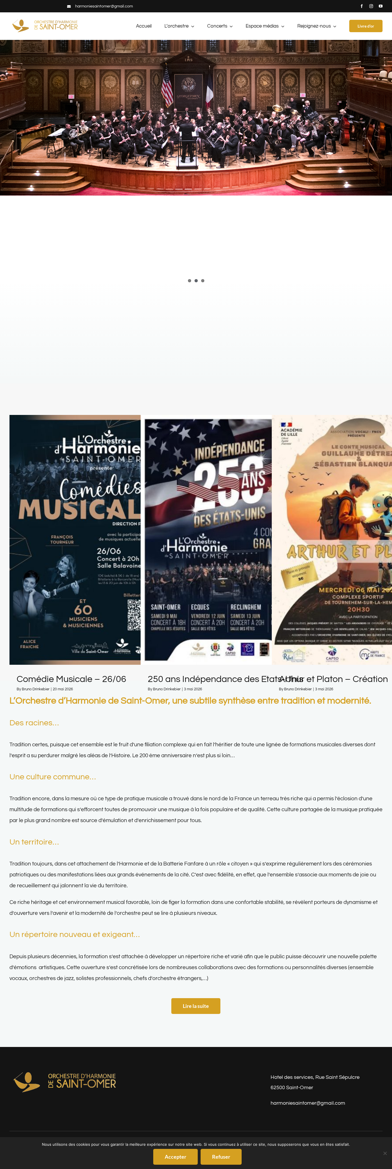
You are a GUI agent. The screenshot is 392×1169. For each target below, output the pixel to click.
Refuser (221, 1156)
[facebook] (362, 6)
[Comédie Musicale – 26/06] (97, 540)
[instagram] (371, 6)
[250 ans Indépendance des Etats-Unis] (229, 540)
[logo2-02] (65, 1072)
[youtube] (381, 6)
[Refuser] (385, 1153)
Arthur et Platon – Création (333, 679)
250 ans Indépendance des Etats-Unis (225, 679)
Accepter (175, 1156)
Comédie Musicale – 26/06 (71, 679)
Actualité (97, 547)
